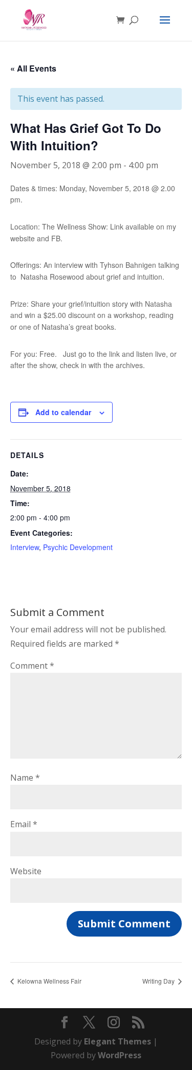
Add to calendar (63, 412)
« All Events (33, 68)
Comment (32, 665)
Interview (24, 547)
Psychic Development (78, 547)
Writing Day (159, 980)
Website (25, 871)
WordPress (119, 1055)
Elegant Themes (117, 1041)
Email (23, 824)
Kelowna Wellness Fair (48, 980)
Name (25, 777)
